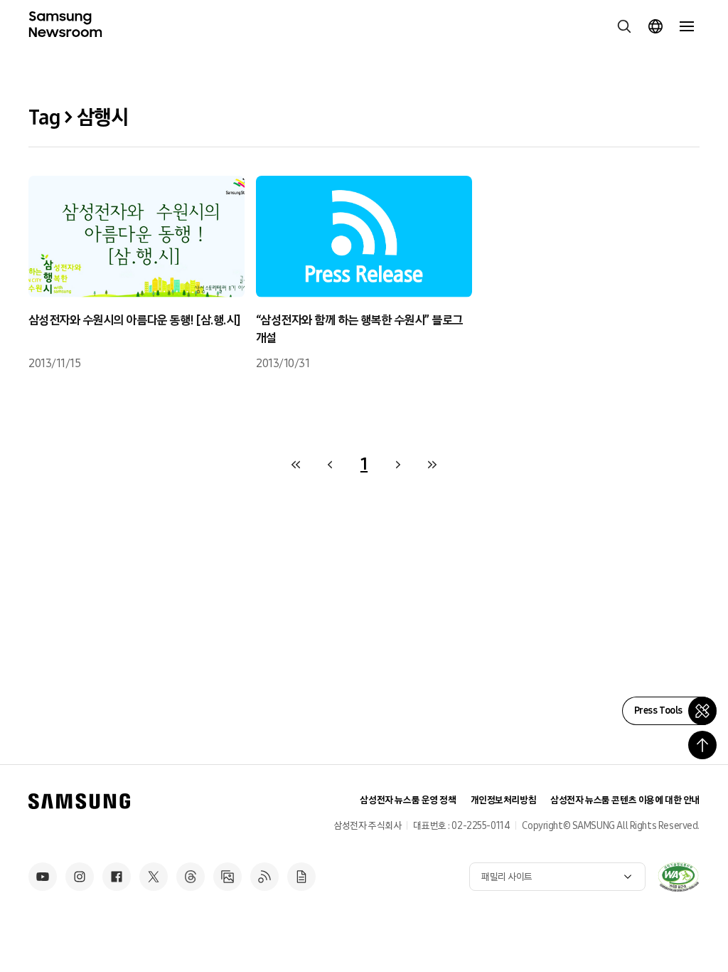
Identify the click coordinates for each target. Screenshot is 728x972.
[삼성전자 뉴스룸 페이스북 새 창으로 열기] (116, 876)
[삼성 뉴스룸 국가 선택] (655, 26)
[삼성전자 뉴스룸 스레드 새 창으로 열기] (190, 876)
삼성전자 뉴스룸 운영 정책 (408, 800)
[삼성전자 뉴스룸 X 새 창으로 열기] (153, 876)
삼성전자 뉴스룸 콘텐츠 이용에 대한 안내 (625, 800)
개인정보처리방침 (504, 800)
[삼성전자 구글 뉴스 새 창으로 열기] (301, 876)
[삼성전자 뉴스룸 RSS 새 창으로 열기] (264, 876)
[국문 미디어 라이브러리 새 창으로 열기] (227, 876)
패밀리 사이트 (506, 877)
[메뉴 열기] (687, 26)
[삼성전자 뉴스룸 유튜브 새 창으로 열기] (42, 876)
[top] (702, 745)
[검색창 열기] (624, 26)
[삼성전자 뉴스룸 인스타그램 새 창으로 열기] (79, 876)
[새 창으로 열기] (678, 876)
